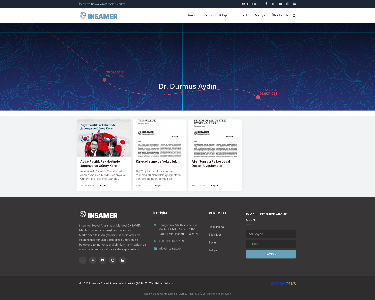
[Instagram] (287, 4)
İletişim (213, 250)
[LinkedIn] (294, 4)
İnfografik (241, 15)
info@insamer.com (170, 248)
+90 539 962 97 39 (171, 241)
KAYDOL (271, 254)
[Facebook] (266, 4)
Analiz (192, 15)
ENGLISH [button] (252, 3)
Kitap (223, 15)
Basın (212, 242)
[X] (273, 4)
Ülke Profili (280, 15)
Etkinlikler (215, 234)
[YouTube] (280, 4)
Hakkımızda (216, 226)
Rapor (208, 15)
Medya (260, 15)
